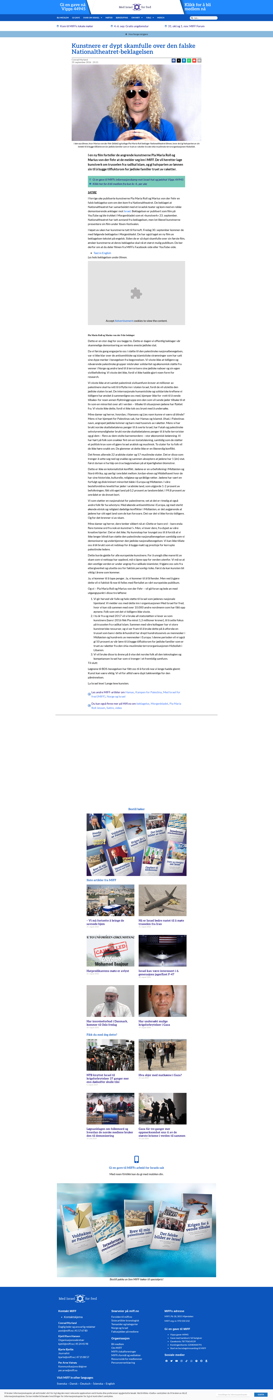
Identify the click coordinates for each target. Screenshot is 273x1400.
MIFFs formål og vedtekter (126, 1355)
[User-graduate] (206, 1361)
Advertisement (124, 320)
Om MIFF (116, 1347)
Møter (109, 17)
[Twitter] (171, 1361)
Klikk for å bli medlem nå (198, 7)
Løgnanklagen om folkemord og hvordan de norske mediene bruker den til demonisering (110, 1132)
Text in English (102, 253)
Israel (127, 211)
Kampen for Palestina (148, 692)
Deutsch (85, 1383)
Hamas (129, 692)
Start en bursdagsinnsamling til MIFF (188, 1348)
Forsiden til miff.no (121, 1316)
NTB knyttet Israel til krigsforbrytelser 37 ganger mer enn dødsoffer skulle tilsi (108, 1079)
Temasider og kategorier (124, 1324)
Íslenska (98, 1383)
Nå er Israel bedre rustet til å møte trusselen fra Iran (161, 922)
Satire (110, 707)
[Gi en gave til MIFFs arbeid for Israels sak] (136, 1159)
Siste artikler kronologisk (125, 1320)
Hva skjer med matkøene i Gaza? (160, 1075)
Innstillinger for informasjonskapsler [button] (232, 1394)
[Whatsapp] (191, 1361)
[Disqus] (136, 755)
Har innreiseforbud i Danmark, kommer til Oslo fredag (107, 1023)
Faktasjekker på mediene (124, 1331)
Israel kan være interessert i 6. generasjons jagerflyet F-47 (159, 972)
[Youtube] (176, 1361)
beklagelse (142, 703)
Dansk (73, 1383)
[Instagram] (181, 1361)
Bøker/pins (122, 17)
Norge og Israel (116, 696)
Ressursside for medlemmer (126, 1358)
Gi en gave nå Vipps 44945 (73, 7)
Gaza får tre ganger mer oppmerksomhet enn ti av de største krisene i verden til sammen (162, 1132)
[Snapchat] (201, 1361)
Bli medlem (63, 17)
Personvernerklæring (123, 1362)
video (118, 707)
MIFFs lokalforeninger (123, 1351)
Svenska (62, 1383)
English (110, 1383)
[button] (179, 60)
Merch (161, 17)
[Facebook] (167, 1361)
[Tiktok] (186, 1361)
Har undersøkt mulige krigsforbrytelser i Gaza (154, 1023)
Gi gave (76, 17)
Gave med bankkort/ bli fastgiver (186, 1338)
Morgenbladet (159, 703)
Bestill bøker (136, 809)
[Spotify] (196, 1361)
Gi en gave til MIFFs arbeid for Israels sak (136, 1168)
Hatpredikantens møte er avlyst (108, 971)
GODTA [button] (261, 1394)
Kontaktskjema (73, 1317)
